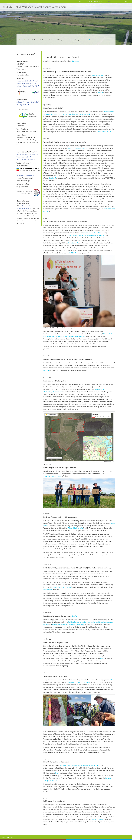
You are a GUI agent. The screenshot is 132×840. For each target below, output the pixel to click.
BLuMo (74, 616)
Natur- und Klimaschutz (24, 159)
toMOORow (96, 75)
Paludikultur (47, 590)
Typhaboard (72, 243)
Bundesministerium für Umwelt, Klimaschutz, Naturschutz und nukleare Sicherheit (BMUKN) (27, 83)
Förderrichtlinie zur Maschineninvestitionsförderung (77, 765)
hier (99, 93)
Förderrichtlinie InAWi (75, 528)
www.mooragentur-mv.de (52, 476)
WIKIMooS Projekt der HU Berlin (79, 682)
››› (126, 1)
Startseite (75, 61)
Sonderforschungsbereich (76, 148)
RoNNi (71, 253)
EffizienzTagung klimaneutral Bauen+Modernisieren (84, 235)
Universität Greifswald (24, 176)
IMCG (112, 680)
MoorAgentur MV (103, 132)
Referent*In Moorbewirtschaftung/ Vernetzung (68, 625)
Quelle (51, 178)
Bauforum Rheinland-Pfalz (92, 233)
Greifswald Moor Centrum (62, 587)
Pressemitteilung (97, 819)
